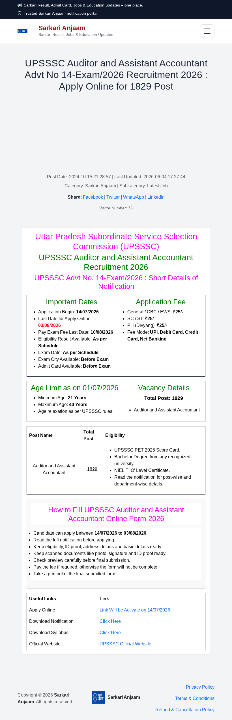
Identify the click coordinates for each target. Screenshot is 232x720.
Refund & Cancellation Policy (184, 709)
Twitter (113, 197)
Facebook (93, 197)
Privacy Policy (200, 687)
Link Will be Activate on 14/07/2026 (135, 610)
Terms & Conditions (194, 698)
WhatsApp (133, 197)
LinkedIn (156, 197)
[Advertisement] (116, 134)
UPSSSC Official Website (125, 643)
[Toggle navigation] (207, 31)
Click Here (110, 621)
